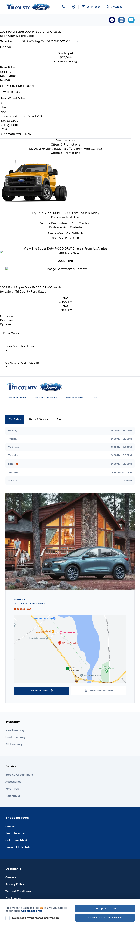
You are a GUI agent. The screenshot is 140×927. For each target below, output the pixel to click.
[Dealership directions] (70, 649)
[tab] (65, 47)
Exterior (5, 47)
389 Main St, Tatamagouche (29, 603)
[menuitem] (70, 734)
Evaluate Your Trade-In (65, 227)
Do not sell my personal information (35, 918)
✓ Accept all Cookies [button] (105, 908)
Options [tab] (5, 324)
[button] (64, 7)
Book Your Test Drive (65, 217)
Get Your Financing (65, 237)
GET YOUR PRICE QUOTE (18, 86)
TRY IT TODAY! (11, 92)
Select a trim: (9, 41)
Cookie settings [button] (32, 910)
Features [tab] (6, 320)
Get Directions (41, 691)
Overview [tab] (6, 316)
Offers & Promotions (65, 152)
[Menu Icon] (130, 7)
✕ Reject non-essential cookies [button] (105, 917)
